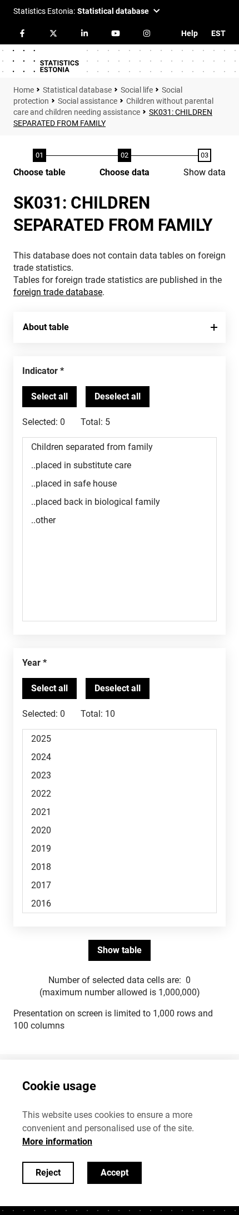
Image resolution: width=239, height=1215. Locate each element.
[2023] (119, 775)
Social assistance (87, 101)
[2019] (119, 848)
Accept (114, 1172)
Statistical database (77, 89)
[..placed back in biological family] (119, 502)
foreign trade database (57, 292)
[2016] (119, 903)
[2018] (119, 867)
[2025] (119, 739)
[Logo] (45, 61)
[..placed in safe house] (119, 483)
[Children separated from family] (119, 447)
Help (189, 33)
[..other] (119, 520)
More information (57, 1141)
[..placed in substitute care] (119, 465)
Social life (137, 89)
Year (31, 662)
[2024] (119, 757)
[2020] (119, 830)
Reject (48, 1172)
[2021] (119, 812)
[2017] (119, 885)
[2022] (119, 793)
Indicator (40, 371)
